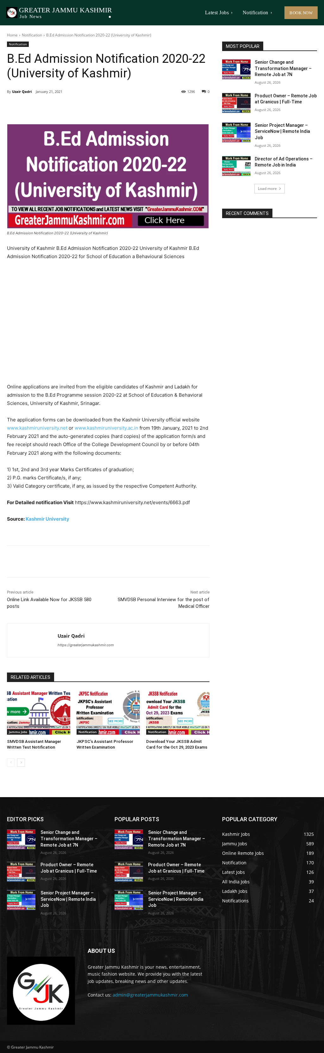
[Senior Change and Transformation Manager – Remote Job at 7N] (236, 69)
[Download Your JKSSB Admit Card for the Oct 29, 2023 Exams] (177, 712)
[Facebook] (50, 107)
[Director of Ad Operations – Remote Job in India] (236, 166)
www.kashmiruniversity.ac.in (106, 428)
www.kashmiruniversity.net (37, 428)
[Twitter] (65, 107)
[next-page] (21, 762)
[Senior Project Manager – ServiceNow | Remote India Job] (236, 132)
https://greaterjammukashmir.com (86, 645)
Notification (32, 35)
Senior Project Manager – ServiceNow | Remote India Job (282, 131)
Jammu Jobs (18, 732)
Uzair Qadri (22, 91)
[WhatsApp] (94, 107)
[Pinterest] (79, 107)
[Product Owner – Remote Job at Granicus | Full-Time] (236, 103)
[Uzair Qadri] (32, 640)
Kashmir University (47, 519)
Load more (267, 188)
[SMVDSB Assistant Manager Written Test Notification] (38, 712)
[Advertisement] (108, 321)
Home (12, 35)
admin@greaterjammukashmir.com (150, 995)
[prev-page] (11, 762)
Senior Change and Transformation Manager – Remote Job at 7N (283, 68)
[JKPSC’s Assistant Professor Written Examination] (108, 712)
